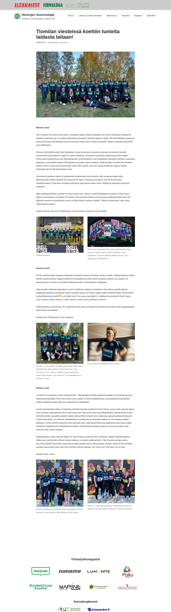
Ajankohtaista (53, 42)
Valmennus (64, 42)
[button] (74, 15)
